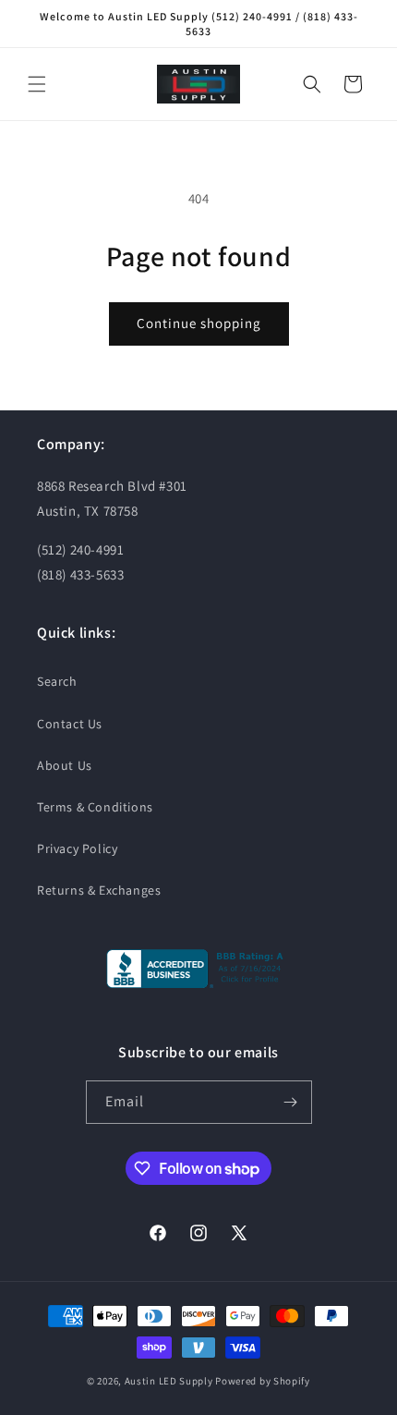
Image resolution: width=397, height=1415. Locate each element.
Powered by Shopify (262, 1380)
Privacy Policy (77, 848)
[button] (37, 84)
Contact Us (69, 723)
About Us (64, 765)
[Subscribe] (291, 1102)
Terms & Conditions (95, 807)
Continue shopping (199, 323)
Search (57, 681)
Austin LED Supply (169, 1380)
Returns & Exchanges (99, 890)
